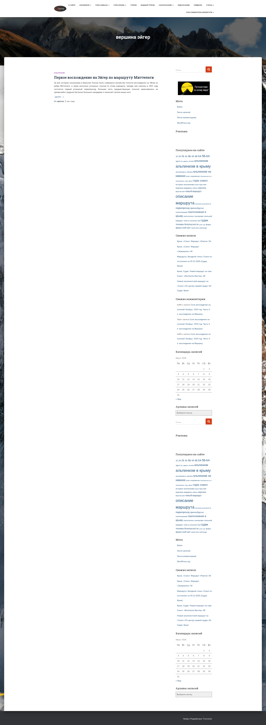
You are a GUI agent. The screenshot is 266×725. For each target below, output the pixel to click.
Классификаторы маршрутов (199, 12)
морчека (202, 188)
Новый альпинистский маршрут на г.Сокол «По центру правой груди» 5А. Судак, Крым (194, 286)
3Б (189, 156)
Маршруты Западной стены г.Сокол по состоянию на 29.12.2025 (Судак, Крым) (194, 261)
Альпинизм (84, 5)
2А (179, 156)
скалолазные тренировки (193, 216)
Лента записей (183, 112)
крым (197, 184)
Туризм (133, 5)
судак (204, 220)
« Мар (178, 399)
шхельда (203, 228)
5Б (204, 156)
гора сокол (200, 180)
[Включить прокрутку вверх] (260, 719)
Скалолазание (165, 5)
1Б (177, 156)
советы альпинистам (192, 221)
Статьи (209, 5)
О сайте (71, 5)
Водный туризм (148, 5)
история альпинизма (185, 184)
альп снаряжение (193, 176)
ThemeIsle (207, 719)
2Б (182, 156)
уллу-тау (202, 224)
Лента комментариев (186, 117)
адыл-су (179, 161)
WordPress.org (183, 123)
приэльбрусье (197, 208)
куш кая (202, 184)
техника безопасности (187, 224)
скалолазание (181, 212)
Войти (179, 107)
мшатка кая (180, 191)
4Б (196, 156)
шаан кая (195, 228)
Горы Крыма (119, 5)
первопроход (183, 208)
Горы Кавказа (101, 5)
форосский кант (183, 228)
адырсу (185, 161)
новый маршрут (193, 191)
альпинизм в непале (184, 172)
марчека (179, 188)
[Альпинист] (60, 8)
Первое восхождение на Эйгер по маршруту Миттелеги (104, 77)
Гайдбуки (198, 5)
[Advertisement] (192, 139)
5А (199, 156)
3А (186, 156)
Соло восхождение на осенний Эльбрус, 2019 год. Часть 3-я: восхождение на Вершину (194, 309)
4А (192, 156)
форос (208, 224)
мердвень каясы (191, 188)
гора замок (188, 181)
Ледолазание (184, 5)
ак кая (191, 161)
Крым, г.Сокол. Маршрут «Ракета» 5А (194, 241)
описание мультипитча (203, 204)
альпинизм (201, 160)
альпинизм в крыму (193, 166)
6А (208, 156)
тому (70, 101)
